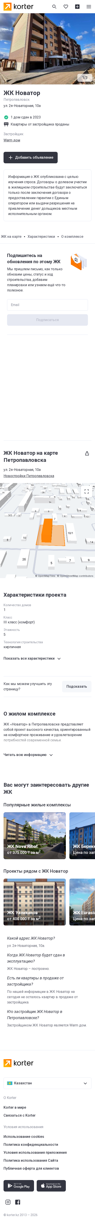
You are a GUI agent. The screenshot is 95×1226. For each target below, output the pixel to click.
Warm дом (12, 140)
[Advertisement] (47, 387)
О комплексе (72, 236)
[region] (47, 530)
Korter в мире (15, 1107)
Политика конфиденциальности (31, 1144)
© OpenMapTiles (45, 576)
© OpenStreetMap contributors (75, 576)
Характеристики (41, 236)
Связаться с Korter (20, 1115)
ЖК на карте (11, 236)
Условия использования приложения (35, 1152)
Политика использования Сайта (31, 1160)
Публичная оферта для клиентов (31, 1168)
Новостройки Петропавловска (29, 476)
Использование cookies (24, 1137)
